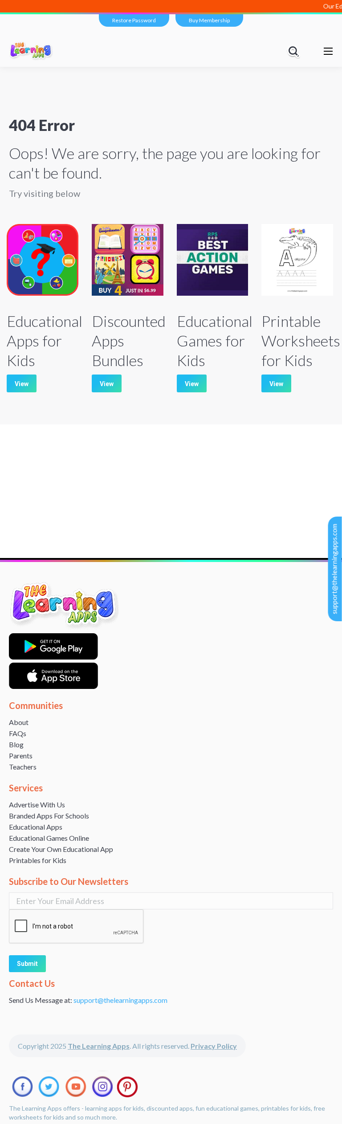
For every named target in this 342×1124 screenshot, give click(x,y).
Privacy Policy (214, 1046)
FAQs (17, 733)
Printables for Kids (37, 860)
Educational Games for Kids (214, 340)
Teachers (23, 766)
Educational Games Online (49, 838)
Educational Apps (35, 827)
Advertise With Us (37, 804)
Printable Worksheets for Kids (300, 340)
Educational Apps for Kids (44, 340)
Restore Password (134, 20)
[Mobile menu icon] (328, 51)
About (18, 722)
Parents (21, 755)
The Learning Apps (99, 1046)
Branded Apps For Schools (49, 815)
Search (295, 51)
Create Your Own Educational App (61, 849)
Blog (16, 744)
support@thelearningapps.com (334, 569)
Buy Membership (209, 20)
